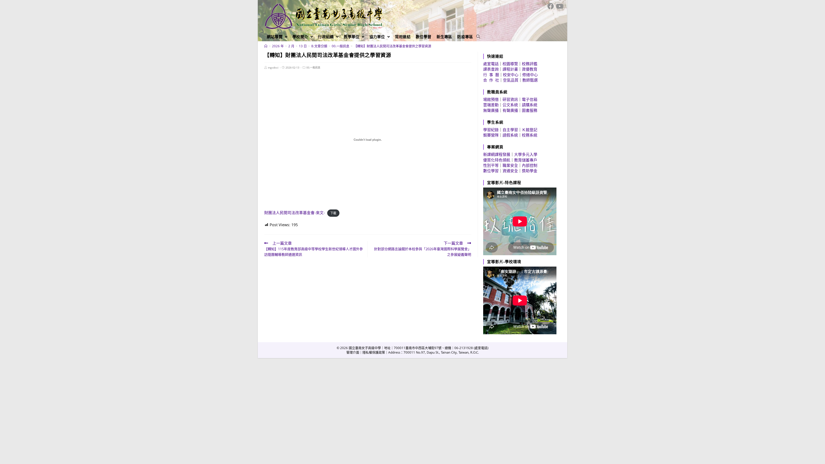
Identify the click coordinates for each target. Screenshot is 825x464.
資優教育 (529, 69)
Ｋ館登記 (529, 129)
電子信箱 (529, 99)
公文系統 (510, 104)
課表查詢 (491, 69)
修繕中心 (530, 74)
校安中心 (510, 74)
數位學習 (491, 170)
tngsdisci (273, 67)
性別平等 (491, 165)
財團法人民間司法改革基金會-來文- (294, 212)
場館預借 (491, 99)
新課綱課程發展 (496, 154)
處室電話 (491, 63)
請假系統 (510, 135)
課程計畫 (510, 69)
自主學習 (510, 129)
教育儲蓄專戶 (525, 160)
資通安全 (510, 170)
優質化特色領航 (496, 160)
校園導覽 (510, 63)
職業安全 (510, 165)
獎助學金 (529, 170)
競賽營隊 (491, 135)
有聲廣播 (510, 110)
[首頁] (265, 46)
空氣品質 (510, 80)
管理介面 (352, 352)
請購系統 (529, 104)
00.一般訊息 (313, 67)
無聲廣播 (491, 110)
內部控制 (529, 165)
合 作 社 (491, 80)
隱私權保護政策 (373, 352)
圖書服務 (529, 110)
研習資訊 (510, 99)
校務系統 (529, 135)
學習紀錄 (491, 129)
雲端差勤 (491, 104)
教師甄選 (530, 80)
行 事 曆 (491, 74)
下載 (333, 213)
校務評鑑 (529, 63)
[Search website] (478, 36)
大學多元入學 (525, 154)
